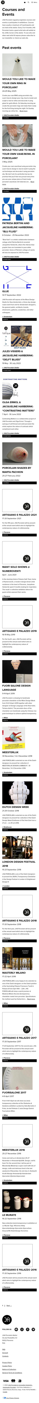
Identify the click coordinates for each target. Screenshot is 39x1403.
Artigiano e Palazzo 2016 (19, 1270)
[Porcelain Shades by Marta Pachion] (17, 464)
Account (5, 1353)
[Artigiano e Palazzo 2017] (17, 1034)
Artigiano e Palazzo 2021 (19, 515)
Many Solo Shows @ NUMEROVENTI (16, 569)
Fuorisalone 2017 (14, 1092)
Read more (23, 111)
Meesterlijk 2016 (13, 1150)
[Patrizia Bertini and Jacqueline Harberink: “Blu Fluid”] (17, 220)
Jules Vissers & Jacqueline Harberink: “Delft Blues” (17, 355)
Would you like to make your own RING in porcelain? (18, 83)
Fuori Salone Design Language (16, 688)
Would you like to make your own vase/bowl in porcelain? (18, 154)
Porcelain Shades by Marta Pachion (16, 470)
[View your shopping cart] (25, 2)
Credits (5, 1392)
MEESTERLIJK (10, 752)
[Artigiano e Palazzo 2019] (17, 628)
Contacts (5, 1356)
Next (9, 1305)
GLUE (5, 291)
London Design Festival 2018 (18, 864)
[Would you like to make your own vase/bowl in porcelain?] (17, 146)
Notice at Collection (9, 1369)
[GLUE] (17, 288)
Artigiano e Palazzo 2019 (19, 631)
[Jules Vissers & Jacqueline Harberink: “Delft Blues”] (17, 348)
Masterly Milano (14, 973)
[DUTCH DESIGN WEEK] (17, 804)
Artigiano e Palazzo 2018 (19, 921)
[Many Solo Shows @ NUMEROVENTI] (17, 563)
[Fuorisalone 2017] (17, 1089)
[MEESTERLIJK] (13, 749)
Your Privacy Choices (12, 1398)
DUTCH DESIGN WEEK (15, 807)
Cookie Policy (7, 1366)
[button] (28, 2)
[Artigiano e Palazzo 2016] (17, 1266)
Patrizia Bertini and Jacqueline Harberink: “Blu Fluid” (17, 227)
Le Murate (9, 1215)
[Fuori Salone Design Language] (17, 682)
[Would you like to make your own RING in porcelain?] (17, 76)
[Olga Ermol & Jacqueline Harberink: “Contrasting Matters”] (15, 399)
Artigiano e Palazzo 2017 (19, 1038)
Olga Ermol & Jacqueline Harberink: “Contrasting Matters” (18, 406)
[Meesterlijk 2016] (17, 1146)
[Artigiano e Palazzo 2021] (17, 511)
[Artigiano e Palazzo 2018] (17, 917)
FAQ (3, 1349)
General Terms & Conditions (12, 1373)
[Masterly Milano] (17, 969)
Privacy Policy (7, 1362)
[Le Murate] (17, 1211)
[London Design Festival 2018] (17, 858)
